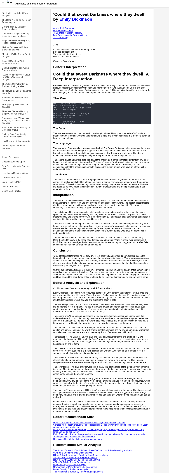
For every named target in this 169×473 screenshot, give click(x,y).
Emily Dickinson (75, 19)
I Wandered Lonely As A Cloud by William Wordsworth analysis (16, 77)
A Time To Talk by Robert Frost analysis (71, 462)
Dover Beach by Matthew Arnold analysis (13, 28)
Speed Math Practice (12, 191)
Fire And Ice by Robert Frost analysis (15, 14)
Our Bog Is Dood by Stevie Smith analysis (72, 453)
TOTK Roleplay (60, 37)
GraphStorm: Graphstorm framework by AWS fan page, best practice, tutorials (89, 422)
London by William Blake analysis (13, 147)
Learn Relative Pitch (11, 182)
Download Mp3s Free (63, 30)
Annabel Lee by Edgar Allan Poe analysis (15, 99)
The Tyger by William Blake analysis (15, 105)
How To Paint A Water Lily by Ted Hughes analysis (76, 460)
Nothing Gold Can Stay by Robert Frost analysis (14, 135)
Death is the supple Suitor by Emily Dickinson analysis (15, 35)
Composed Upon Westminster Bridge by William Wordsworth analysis (16, 120)
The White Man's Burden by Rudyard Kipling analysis (15, 85)
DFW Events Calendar (12, 177)
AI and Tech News (10, 157)
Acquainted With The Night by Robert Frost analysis (16, 41)
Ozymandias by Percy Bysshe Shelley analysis (75, 467)
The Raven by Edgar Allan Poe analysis (16, 92)
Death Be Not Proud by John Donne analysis (15, 69)
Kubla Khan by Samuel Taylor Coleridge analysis (16, 128)
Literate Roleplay (10, 186)
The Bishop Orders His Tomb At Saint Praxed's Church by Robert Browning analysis (92, 450)
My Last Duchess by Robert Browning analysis (15, 48)
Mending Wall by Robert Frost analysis (16, 55)
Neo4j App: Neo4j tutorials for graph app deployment (77, 439)
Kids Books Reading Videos (15, 173)
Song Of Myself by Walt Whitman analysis (13, 62)
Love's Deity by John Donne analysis (70, 469)
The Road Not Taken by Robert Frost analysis (16, 21)
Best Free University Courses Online (15, 167)
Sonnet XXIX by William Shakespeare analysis (75, 457)
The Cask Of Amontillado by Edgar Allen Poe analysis (15, 112)
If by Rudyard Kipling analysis (16, 141)
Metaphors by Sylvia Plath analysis (69, 465)
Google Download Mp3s (13, 162)
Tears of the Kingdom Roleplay (67, 33)
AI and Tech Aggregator (64, 28)
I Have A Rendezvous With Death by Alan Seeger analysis (80, 455)
